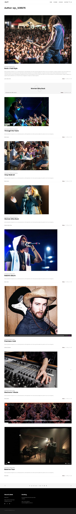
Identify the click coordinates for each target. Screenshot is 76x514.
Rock (10, 78)
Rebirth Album (10, 275)
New (8, 78)
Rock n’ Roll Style (10, 68)
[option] (38, 370)
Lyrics (5, 78)
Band (5, 137)
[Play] (5, 335)
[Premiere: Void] (30, 310)
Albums (5, 225)
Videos (13, 273)
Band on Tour (9, 469)
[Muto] (67, 335)
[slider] (69, 336)
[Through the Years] (26, 111)
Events (13, 66)
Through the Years (11, 131)
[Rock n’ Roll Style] (38, 39)
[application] (38, 335)
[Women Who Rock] (26, 199)
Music (9, 225)
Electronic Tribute (11, 392)
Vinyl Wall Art (9, 175)
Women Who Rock (38, 88)
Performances (15, 129)
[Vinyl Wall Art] (26, 155)
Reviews (9, 347)
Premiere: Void (10, 341)
